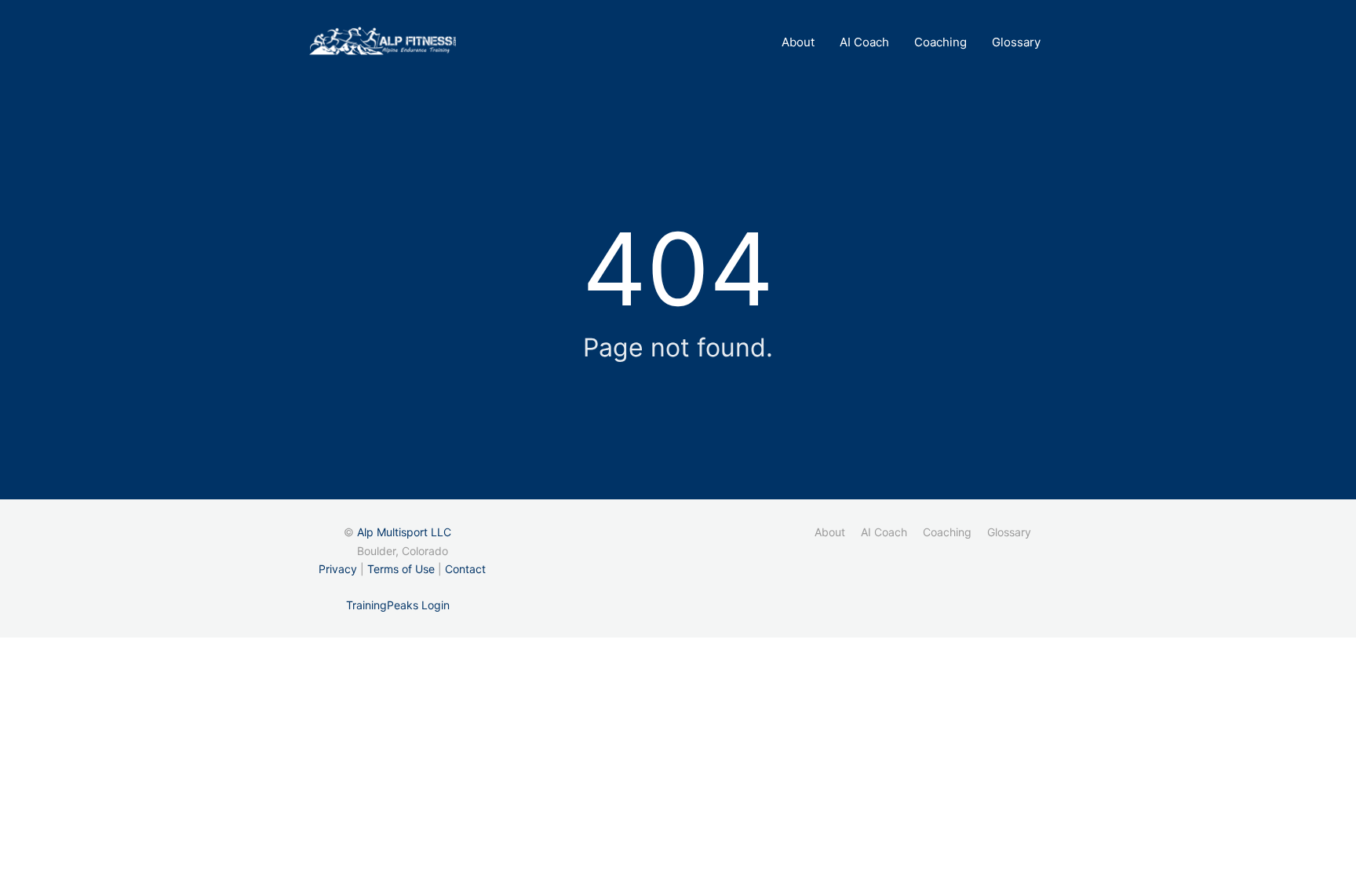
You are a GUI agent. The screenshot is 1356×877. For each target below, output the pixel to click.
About (798, 42)
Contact (465, 569)
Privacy (338, 569)
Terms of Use (401, 569)
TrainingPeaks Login (398, 605)
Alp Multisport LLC (404, 532)
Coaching (940, 42)
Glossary (1016, 42)
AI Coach (864, 42)
